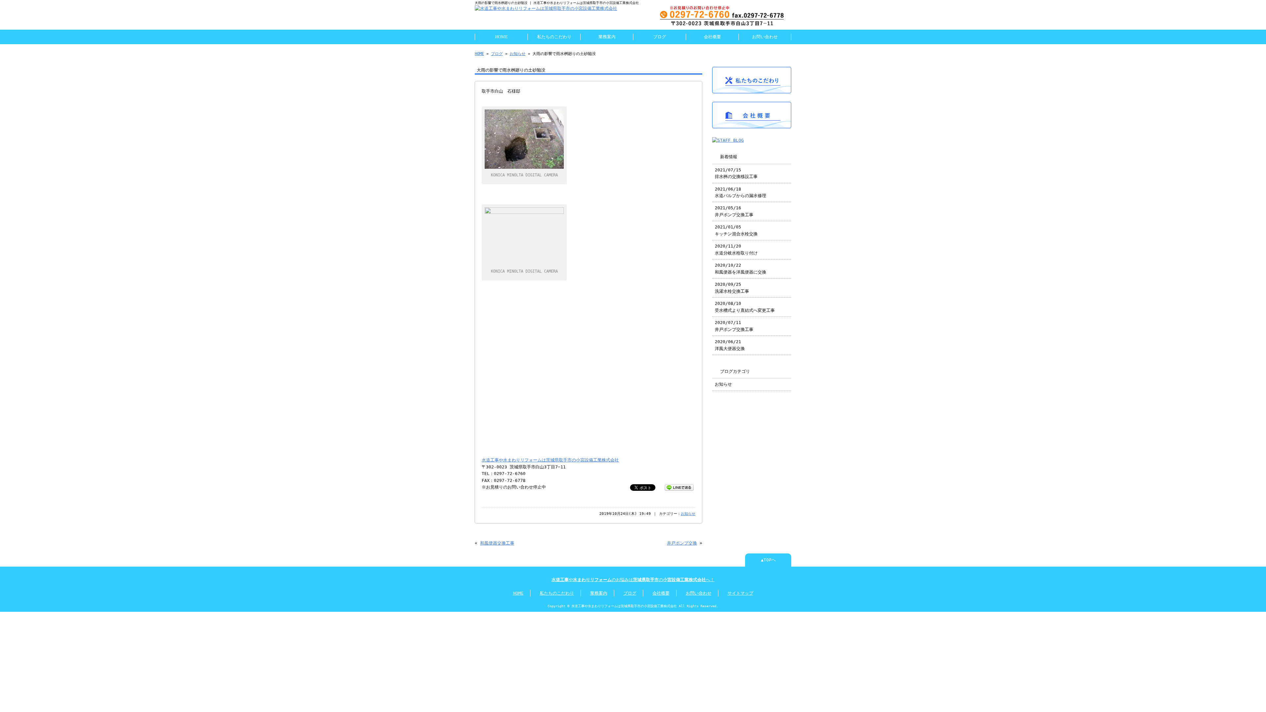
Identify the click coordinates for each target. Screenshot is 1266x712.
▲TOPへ (768, 559)
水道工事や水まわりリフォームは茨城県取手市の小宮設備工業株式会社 (550, 460)
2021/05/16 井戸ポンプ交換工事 (734, 211)
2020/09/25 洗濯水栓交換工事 (732, 287)
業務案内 (607, 37)
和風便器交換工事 (497, 543)
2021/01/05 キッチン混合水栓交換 (736, 230)
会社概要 (712, 37)
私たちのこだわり (554, 37)
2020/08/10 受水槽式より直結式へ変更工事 (745, 306)
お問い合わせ (765, 37)
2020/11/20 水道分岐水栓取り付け (736, 249)
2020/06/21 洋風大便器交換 (730, 345)
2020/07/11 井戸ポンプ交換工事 (734, 326)
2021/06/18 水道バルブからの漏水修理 (740, 192)
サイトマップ (740, 593)
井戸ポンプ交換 (682, 543)
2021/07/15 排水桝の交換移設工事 (736, 173)
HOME (501, 37)
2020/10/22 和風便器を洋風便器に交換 (740, 268)
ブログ (659, 37)
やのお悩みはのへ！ (633, 579)
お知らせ (518, 53)
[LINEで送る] (679, 487)
